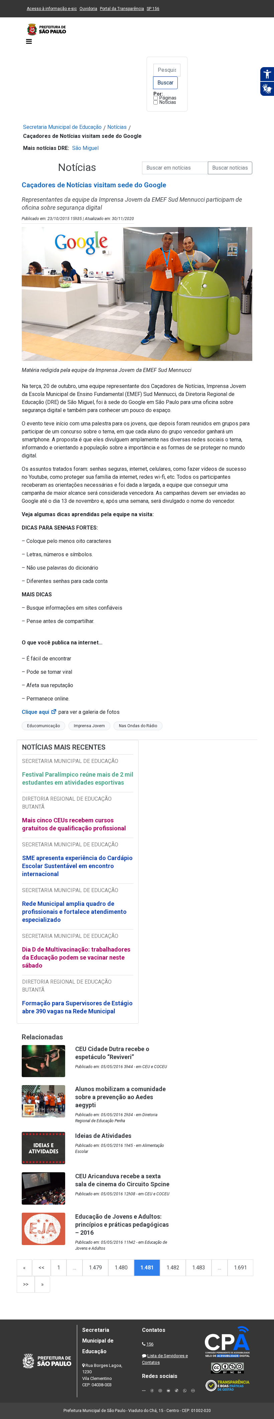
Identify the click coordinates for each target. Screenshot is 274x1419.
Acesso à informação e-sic (52, 8)
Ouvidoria (88, 8)
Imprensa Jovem (89, 726)
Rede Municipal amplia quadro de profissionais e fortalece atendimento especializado (74, 911)
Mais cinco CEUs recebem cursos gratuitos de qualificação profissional (74, 824)
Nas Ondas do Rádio (138, 726)
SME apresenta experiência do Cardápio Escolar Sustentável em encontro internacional (77, 865)
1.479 (95, 1267)
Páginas (167, 98)
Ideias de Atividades (103, 1135)
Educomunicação (43, 726)
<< (41, 1267)
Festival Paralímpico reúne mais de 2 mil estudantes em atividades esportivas (77, 778)
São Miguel (85, 148)
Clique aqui (39, 712)
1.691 (240, 1267)
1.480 (121, 1267)
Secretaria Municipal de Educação (62, 127)
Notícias (167, 102)
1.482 (172, 1267)
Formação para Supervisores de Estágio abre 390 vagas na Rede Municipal (77, 1007)
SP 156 (153, 8)
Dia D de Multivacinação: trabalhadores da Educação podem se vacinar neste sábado (76, 957)
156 (149, 1344)
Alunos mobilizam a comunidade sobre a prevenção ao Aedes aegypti (120, 1096)
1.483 (198, 1267)
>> (25, 1284)
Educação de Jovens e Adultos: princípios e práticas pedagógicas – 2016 (122, 1224)
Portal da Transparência (122, 8)
